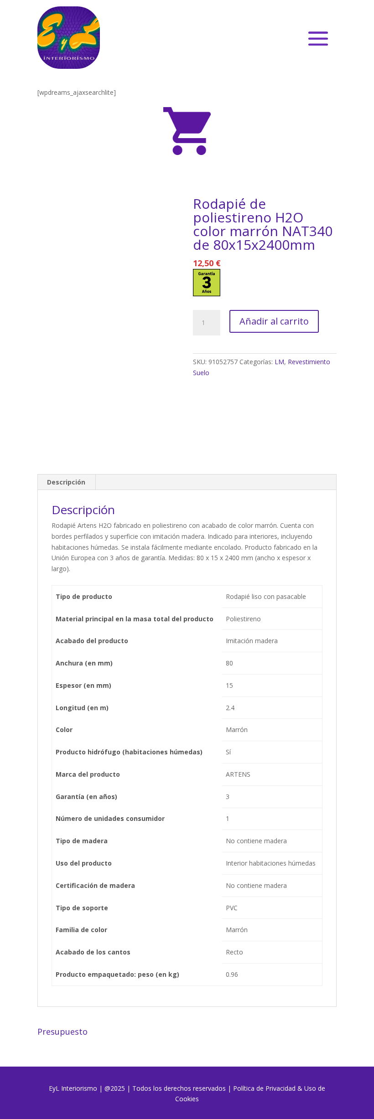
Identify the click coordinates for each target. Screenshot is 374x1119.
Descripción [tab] (66, 482)
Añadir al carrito (274, 321)
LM (279, 361)
